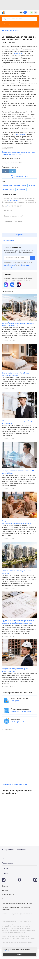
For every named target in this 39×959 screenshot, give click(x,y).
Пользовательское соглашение (12, 899)
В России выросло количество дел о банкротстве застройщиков (19, 422)
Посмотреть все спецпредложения (14, 784)
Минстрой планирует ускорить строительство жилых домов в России (18, 324)
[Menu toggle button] (35, 12)
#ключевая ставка (20, 185)
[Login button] (25, 12)
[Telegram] (12, 171)
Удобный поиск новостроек (13, 19)
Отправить (19, 235)
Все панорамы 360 (18, 722)
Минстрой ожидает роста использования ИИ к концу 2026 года (18, 472)
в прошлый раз (18, 53)
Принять (19, 954)
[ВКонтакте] (5, 171)
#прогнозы (31, 185)
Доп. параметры (10, 24)
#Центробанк (21, 189)
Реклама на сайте (8, 894)
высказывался (20, 134)
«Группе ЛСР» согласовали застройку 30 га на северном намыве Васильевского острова (18, 622)
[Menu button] (31, 12)
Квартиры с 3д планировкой (21, 711)
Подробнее (6, 950)
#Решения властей (8, 189)
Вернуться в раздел (12, 30)
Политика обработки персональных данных (17, 903)
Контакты (5, 890)
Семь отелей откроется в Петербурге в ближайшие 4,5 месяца (15, 374)
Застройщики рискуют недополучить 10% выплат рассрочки (17, 670)
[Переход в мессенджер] (35, 879)
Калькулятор (15, 701)
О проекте (5, 886)
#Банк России (7, 185)
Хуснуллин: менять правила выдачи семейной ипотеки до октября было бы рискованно (18, 522)
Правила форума (8, 240)
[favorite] (21, 12)
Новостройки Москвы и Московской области (17, 943)
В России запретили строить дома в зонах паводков (17, 572)
